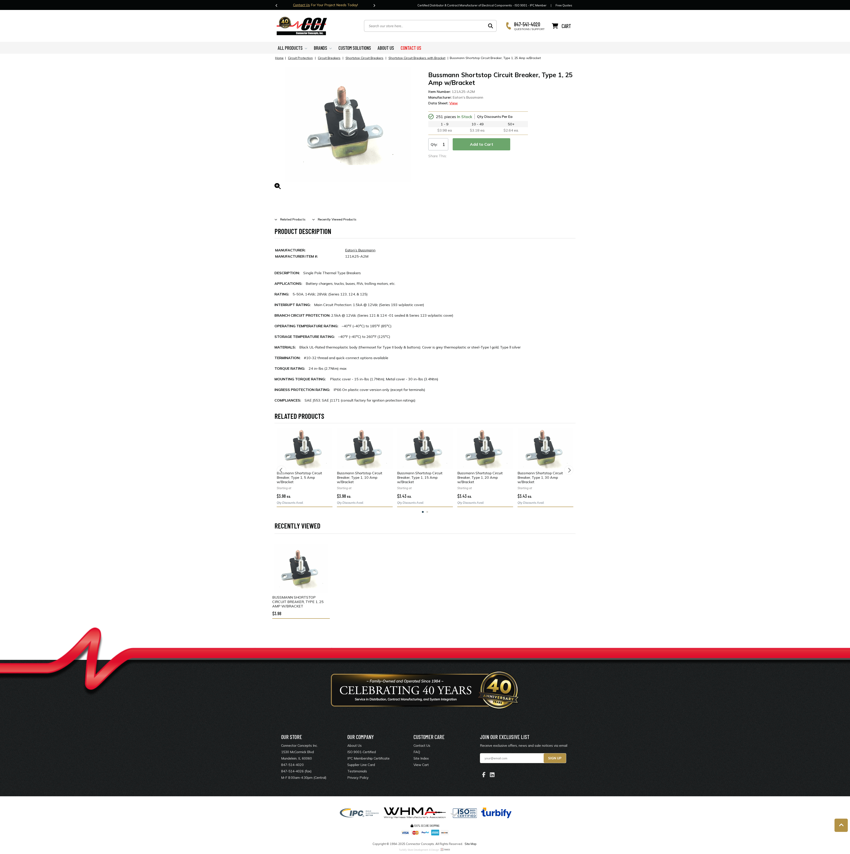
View (453, 103)
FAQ (416, 752)
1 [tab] (423, 512)
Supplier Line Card (361, 765)
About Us (354, 745)
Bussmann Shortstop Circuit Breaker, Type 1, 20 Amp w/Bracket (480, 477)
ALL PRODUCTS (290, 48)
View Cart (421, 765)
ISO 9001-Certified (361, 752)
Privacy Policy (358, 777)
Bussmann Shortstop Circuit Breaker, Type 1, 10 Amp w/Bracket (359, 477)
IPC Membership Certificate (368, 758)
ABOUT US (386, 48)
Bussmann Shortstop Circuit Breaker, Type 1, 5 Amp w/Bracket (299, 477)
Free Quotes (564, 5)
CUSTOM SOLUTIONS (354, 48)
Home (279, 58)
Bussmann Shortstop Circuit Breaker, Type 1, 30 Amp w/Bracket (540, 477)
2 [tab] (427, 512)
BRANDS (320, 48)
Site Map (471, 844)
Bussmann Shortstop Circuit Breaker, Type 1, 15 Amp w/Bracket (419, 477)
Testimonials (357, 771)
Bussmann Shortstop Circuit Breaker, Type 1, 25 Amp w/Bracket (298, 601)
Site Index (421, 758)
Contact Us (301, 5)
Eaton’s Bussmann (360, 250)
